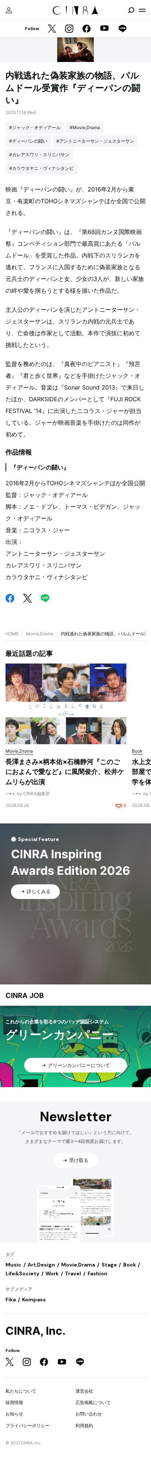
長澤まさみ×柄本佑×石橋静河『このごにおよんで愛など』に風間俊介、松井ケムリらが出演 (64, 772)
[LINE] (122, 29)
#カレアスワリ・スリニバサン (39, 154)
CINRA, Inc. (35, 1330)
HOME (12, 633)
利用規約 (84, 1425)
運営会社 (84, 1391)
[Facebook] (86, 29)
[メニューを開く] (142, 10)
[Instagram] (69, 29)
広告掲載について (93, 1402)
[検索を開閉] (131, 10)
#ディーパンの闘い (28, 141)
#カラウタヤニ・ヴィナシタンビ (41, 168)
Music (13, 1264)
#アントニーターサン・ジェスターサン (95, 141)
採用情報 (14, 1402)
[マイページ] (8, 10)
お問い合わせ (89, 1414)
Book (129, 1264)
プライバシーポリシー (27, 1425)
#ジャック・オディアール (34, 127)
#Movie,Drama (85, 127)
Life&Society (22, 1273)
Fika (10, 1299)
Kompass (34, 1299)
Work (52, 1273)
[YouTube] (104, 28)
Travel (73, 1273)
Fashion (97, 1273)
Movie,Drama (40, 633)
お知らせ (14, 1414)
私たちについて (20, 1391)
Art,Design (41, 1264)
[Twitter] (52, 29)
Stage (109, 1264)
